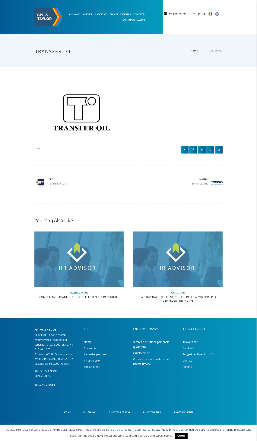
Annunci (187, 366)
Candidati (188, 348)
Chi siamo (90, 348)
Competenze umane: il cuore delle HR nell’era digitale (79, 297)
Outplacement (142, 353)
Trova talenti (190, 342)
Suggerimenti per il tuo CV (198, 354)
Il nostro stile (92, 360)
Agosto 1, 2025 (178, 293)
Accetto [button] (181, 435)
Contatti (187, 360)
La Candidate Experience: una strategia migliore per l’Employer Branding (178, 298)
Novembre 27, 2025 (79, 293)
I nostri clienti (92, 366)
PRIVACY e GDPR (44, 385)
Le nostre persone (95, 354)
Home (194, 50)
